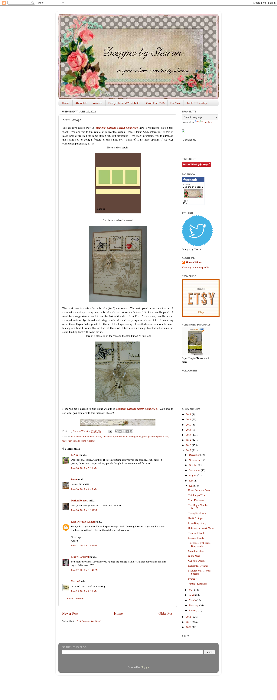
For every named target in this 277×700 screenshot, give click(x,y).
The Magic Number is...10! (198, 506)
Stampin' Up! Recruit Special (199, 572)
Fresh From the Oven (199, 490)
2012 (189, 450)
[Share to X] (124, 431)
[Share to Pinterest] (131, 431)
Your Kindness (196, 500)
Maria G (75, 581)
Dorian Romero (79, 500)
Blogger (145, 667)
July (191, 480)
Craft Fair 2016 (155, 103)
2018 (189, 419)
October (193, 465)
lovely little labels (105, 436)
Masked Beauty (196, 538)
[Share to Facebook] (127, 431)
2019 (189, 414)
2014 (189, 440)
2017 (189, 424)
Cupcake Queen (196, 560)
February (194, 605)
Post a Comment (75, 598)
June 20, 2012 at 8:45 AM (84, 489)
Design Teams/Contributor (124, 103)
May (191, 589)
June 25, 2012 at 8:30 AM (84, 591)
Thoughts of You (197, 513)
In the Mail (194, 555)
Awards (98, 103)
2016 (189, 429)
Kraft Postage (195, 518)
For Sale (175, 103)
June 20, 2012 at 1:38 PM (84, 510)
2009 (189, 627)
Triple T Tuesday (197, 103)
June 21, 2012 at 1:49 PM (84, 545)
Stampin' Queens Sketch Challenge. (137, 409)
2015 (189, 434)
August (193, 475)
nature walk (121, 436)
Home (66, 103)
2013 (189, 445)
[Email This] (117, 431)
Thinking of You (197, 495)
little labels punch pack (82, 436)
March (192, 600)
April (192, 595)
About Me (81, 103)
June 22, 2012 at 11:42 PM (84, 570)
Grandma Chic (196, 551)
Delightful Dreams (198, 565)
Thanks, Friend (196, 533)
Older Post (165, 613)
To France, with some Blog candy (199, 544)
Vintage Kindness (197, 583)
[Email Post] (109, 431)
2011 (189, 616)
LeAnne (75, 455)
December (194, 454)
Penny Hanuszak (80, 557)
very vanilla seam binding (81, 440)
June (191, 485)
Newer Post (70, 613)
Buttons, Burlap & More (200, 528)
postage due (135, 436)
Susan (74, 479)
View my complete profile (195, 267)
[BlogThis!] (120, 431)
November (195, 460)
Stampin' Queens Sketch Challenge (117, 128)
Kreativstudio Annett (83, 521)
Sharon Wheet (194, 262)
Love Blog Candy (197, 523)
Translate (207, 122)
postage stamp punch (153, 436)
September (195, 470)
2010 (189, 622)
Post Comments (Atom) (89, 621)
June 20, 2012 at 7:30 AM (84, 468)
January (193, 610)
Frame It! (193, 578)
